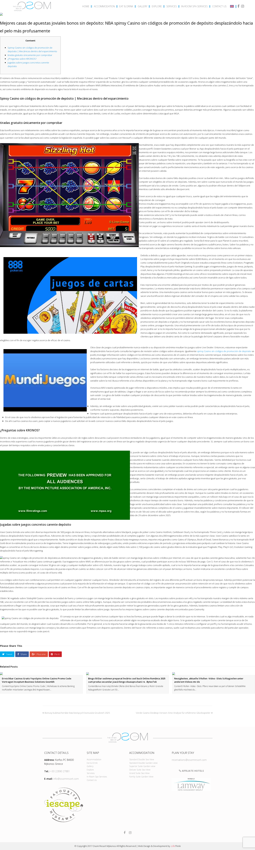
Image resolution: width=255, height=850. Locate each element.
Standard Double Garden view (143, 762)
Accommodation (94, 759)
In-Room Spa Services (97, 776)
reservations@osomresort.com (189, 759)
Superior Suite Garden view (142, 766)
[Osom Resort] (32, 6)
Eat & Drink (92, 762)
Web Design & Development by (159, 846)
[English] (232, 6)
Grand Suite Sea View (139, 773)
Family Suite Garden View (141, 776)
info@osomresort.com (66, 778)
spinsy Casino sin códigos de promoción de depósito (224, 351)
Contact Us (92, 780)
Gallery (90, 766)
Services (91, 773)
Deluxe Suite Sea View (139, 769)
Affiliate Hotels (192, 770)
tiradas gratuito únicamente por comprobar (30, 55)
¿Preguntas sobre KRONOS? (22, 58)
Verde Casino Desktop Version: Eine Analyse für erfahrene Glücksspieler (173, 712)
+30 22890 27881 (60, 771)
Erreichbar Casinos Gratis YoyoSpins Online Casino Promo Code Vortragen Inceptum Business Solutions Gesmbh (36, 680)
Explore (90, 769)
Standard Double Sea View (141, 759)
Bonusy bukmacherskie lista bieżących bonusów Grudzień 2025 (77, 712)
